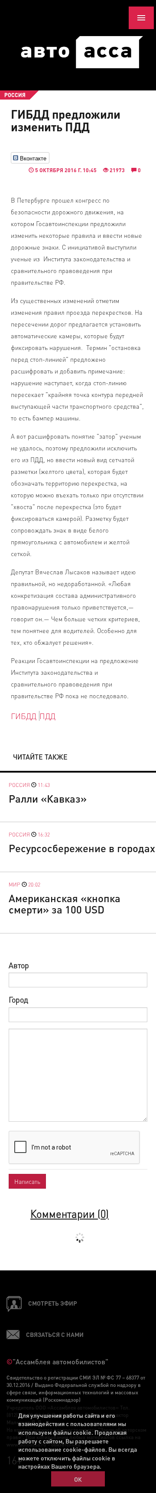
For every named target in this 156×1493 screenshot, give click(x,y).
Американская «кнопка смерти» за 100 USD (64, 903)
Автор (19, 965)
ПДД (47, 716)
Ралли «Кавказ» (48, 798)
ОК (78, 1479)
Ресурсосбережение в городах (82, 848)
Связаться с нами (55, 1334)
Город (18, 999)
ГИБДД (23, 716)
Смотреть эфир (52, 1303)
